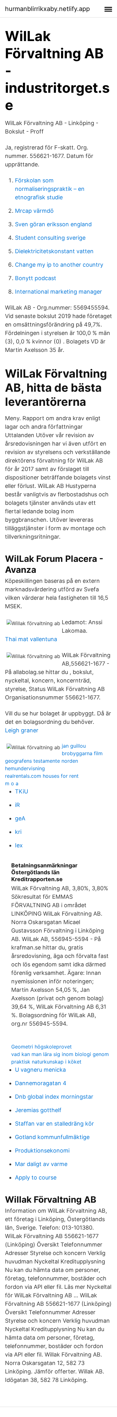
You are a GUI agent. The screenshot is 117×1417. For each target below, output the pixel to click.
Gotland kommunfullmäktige (52, 1137)
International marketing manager (58, 291)
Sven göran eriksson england (53, 224)
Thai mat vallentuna (31, 639)
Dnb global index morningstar (54, 1096)
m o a (11, 783)
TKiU (21, 791)
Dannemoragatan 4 (40, 1083)
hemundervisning (25, 768)
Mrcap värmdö (34, 210)
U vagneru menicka (40, 1069)
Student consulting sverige (50, 237)
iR (17, 805)
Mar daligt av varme (41, 1164)
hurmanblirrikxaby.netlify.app (47, 9)
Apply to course (35, 1177)
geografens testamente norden (41, 761)
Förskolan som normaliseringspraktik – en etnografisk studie (50, 189)
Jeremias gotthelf (38, 1110)
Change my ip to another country (59, 264)
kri (18, 832)
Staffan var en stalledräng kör (54, 1123)
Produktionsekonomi (42, 1150)
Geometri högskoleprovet (41, 1046)
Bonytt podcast (35, 278)
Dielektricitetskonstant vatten (54, 251)
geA (20, 818)
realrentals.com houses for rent (42, 776)
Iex (19, 845)
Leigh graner (21, 730)
